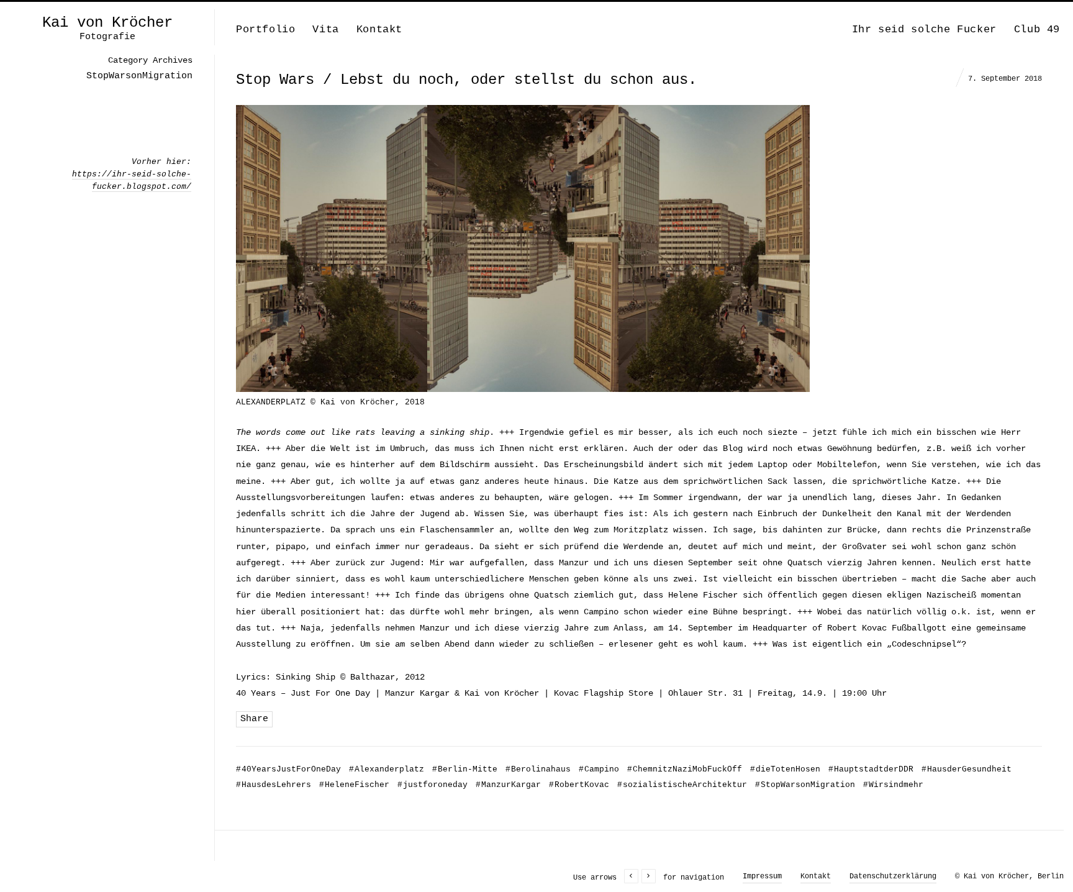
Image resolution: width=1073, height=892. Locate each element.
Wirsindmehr (893, 785)
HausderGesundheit (966, 769)
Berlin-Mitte (464, 769)
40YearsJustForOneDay (288, 769)
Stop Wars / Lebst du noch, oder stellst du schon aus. (466, 79)
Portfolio (265, 29)
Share (254, 719)
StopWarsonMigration (805, 785)
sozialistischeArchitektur (682, 785)
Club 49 (1037, 29)
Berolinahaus (538, 769)
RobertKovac (579, 785)
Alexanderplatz (386, 769)
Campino (599, 769)
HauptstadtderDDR (870, 769)
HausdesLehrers (273, 785)
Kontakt (379, 29)
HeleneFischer (354, 785)
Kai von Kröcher (107, 23)
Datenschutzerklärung (892, 876)
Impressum (762, 876)
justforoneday (432, 785)
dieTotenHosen (785, 769)
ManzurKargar (508, 785)
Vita (325, 29)
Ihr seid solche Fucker (924, 29)
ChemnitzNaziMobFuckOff (684, 769)
